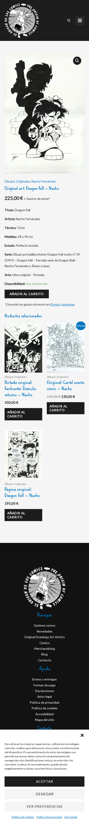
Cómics (44, 643)
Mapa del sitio (44, 720)
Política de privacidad (49, 817)
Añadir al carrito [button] (16, 414)
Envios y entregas (62, 304)
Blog (44, 654)
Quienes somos (44, 625)
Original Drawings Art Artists (44, 637)
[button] (82, 735)
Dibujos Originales (17, 181)
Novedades (44, 631)
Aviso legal (70, 817)
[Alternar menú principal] (80, 20)
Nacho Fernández (43, 181)
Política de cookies (23, 817)
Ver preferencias (44, 806)
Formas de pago (45, 685)
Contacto (44, 660)
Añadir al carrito (27, 294)
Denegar (45, 794)
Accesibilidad (44, 714)
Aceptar (44, 781)
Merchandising (44, 648)
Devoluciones (44, 691)
